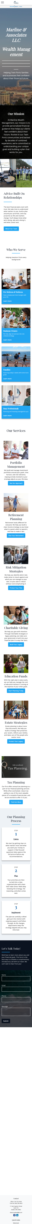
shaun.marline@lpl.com (16, 1212)
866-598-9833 (18, 1203)
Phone (4, 996)
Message (5, 1006)
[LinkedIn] (17, 1215)
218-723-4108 (18, 1201)
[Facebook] (14, 1215)
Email (3, 985)
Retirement (16, 1223)
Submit (5, 1021)
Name (4, 975)
